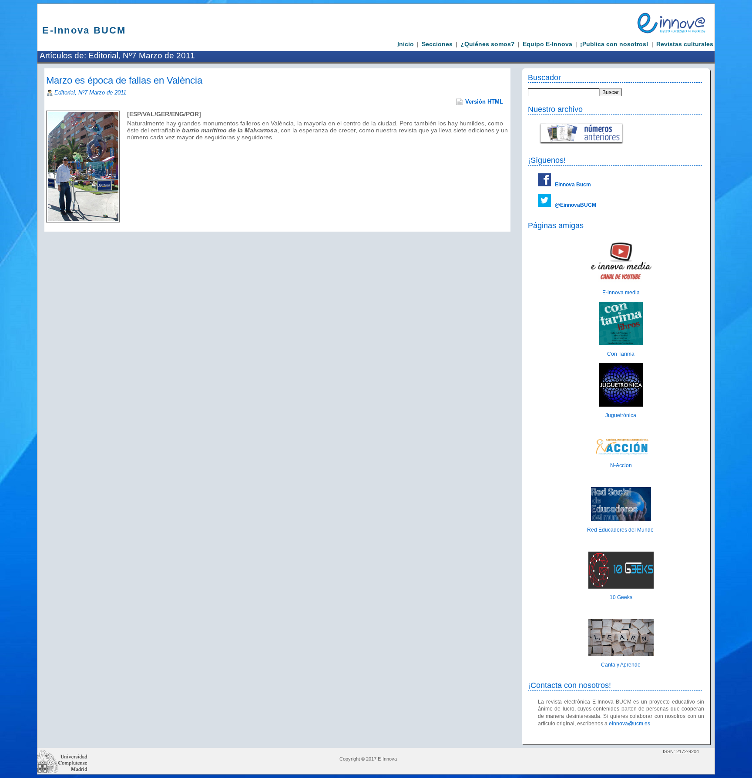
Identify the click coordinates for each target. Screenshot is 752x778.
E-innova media (621, 293)
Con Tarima (620, 354)
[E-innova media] (621, 282)
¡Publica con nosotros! (614, 43)
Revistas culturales (684, 43)
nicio (405, 43)
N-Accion (621, 465)
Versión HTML (484, 101)
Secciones (437, 43)
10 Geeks (621, 597)
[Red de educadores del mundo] (621, 519)
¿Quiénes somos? (487, 43)
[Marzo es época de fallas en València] (128, 144)
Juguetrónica (620, 415)
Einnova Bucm (573, 185)
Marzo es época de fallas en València (124, 80)
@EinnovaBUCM (575, 205)
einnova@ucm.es (629, 724)
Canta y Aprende (621, 665)
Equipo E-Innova (547, 43)
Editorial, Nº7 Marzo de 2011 (90, 92)
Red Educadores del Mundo (621, 530)
